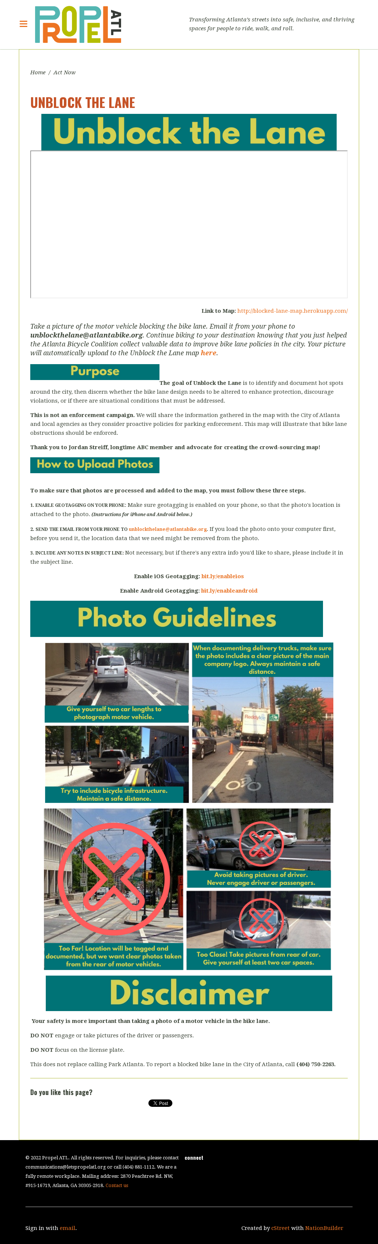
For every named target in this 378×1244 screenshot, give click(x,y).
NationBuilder (324, 1228)
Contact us (117, 1185)
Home (37, 72)
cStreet (280, 1228)
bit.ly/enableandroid (229, 590)
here (208, 353)
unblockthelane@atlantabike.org (168, 529)
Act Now (65, 72)
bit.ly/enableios (223, 576)
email (67, 1228)
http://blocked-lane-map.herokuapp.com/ (292, 311)
